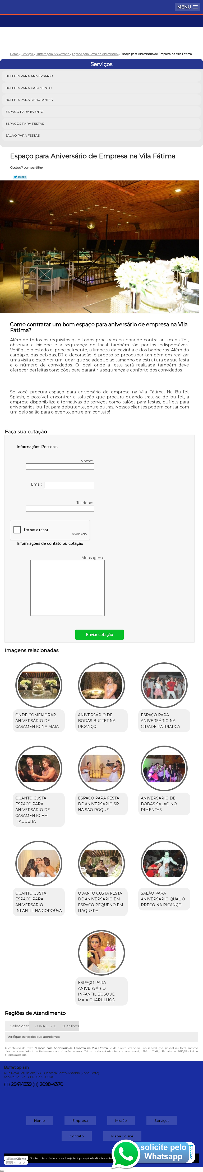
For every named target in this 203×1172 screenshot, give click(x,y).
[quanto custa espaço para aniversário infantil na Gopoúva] (38, 860)
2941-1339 (21, 1084)
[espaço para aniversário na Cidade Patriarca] (164, 682)
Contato (77, 1136)
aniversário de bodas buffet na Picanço (97, 721)
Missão (121, 1120)
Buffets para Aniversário (29, 76)
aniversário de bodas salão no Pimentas (159, 804)
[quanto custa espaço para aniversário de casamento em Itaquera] (38, 766)
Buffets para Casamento (29, 88)
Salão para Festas (23, 135)
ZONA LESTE (45, 1026)
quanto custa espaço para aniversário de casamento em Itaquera (32, 810)
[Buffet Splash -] (101, 30)
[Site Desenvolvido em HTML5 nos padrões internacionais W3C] (16, 1162)
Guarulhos (70, 1026)
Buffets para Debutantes (29, 100)
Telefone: (85, 502)
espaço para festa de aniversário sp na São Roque (98, 804)
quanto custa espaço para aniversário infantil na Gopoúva (38, 902)
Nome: (87, 461)
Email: (37, 484)
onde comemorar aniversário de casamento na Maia (37, 721)
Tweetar (20, 176)
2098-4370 (51, 1084)
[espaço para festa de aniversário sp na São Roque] (101, 766)
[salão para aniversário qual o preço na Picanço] (164, 860)
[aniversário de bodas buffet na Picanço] (101, 682)
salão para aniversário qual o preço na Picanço (163, 899)
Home (39, 1120)
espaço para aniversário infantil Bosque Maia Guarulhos (96, 991)
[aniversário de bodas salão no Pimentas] (164, 766)
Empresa (80, 1120)
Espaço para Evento (25, 112)
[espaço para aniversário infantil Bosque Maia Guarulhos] (101, 950)
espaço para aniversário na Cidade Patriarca (160, 721)
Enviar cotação (99, 634)
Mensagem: (93, 557)
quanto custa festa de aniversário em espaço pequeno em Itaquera (100, 902)
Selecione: (19, 1026)
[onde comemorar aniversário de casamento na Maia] (38, 682)
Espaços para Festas (25, 123)
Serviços (101, 64)
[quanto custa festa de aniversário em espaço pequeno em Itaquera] (101, 860)
